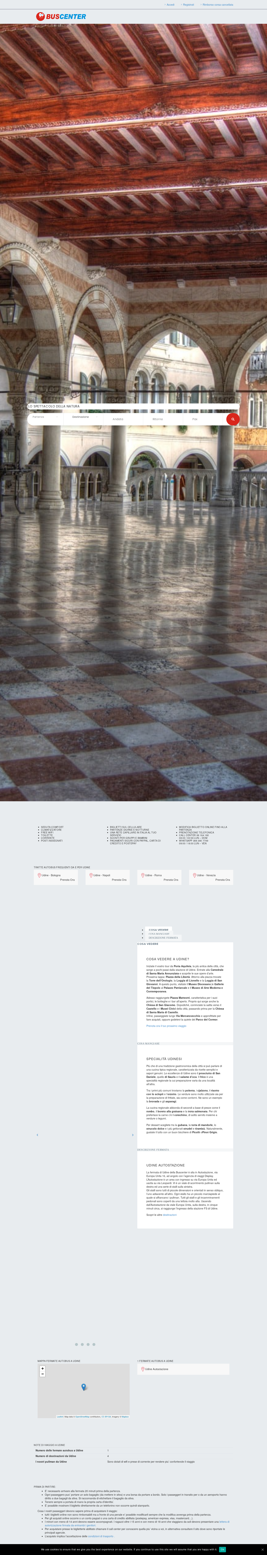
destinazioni (170, 1215)
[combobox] (45, 417)
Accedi (170, 4)
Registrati (188, 4)
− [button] (42, 1374)
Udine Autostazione (156, 1369)
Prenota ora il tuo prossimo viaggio (166, 1026)
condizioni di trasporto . (101, 1536)
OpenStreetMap (82, 1416)
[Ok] (262, 1549)
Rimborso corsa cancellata (218, 4)
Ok (222, 1549)
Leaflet (60, 1416)
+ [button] (42, 1368)
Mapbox (125, 1416)
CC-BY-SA (106, 1416)
